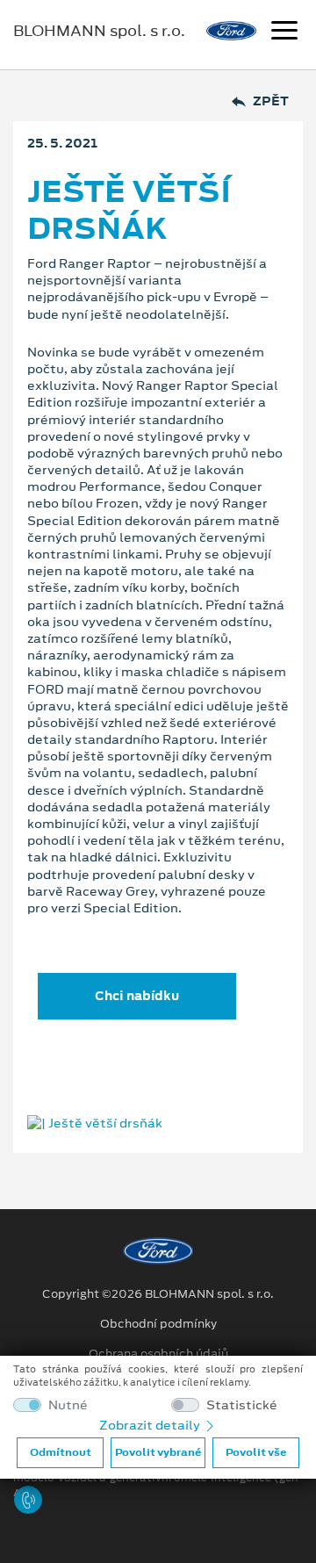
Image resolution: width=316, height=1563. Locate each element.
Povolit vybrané (158, 1452)
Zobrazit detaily (151, 1425)
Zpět (271, 101)
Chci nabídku (137, 996)
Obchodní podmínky (158, 1324)
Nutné (68, 1405)
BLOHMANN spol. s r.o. (99, 30)
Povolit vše (256, 1452)
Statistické (241, 1405)
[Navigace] (284, 32)
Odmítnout (60, 1452)
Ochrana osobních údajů (158, 1354)
